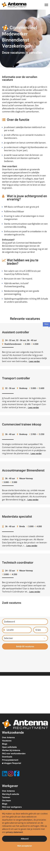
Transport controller (16, 378)
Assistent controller (15, 332)
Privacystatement (10, 760)
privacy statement (14, 832)
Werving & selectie (10, 794)
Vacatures (6, 740)
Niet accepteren (24, 845)
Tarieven (6, 797)
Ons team (6, 800)
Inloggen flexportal (12, 763)
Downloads (7, 756)
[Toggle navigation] (46, 4)
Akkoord (24, 838)
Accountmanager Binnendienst (23, 470)
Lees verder (34, 361)
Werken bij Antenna (11, 750)
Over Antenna (8, 737)
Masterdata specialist (17, 516)
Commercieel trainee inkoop (21, 424)
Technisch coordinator (17, 562)
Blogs (4, 743)
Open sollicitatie (9, 747)
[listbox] (40, 630)
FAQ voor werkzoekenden (14, 753)
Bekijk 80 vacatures (25, 646)
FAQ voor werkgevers (12, 807)
